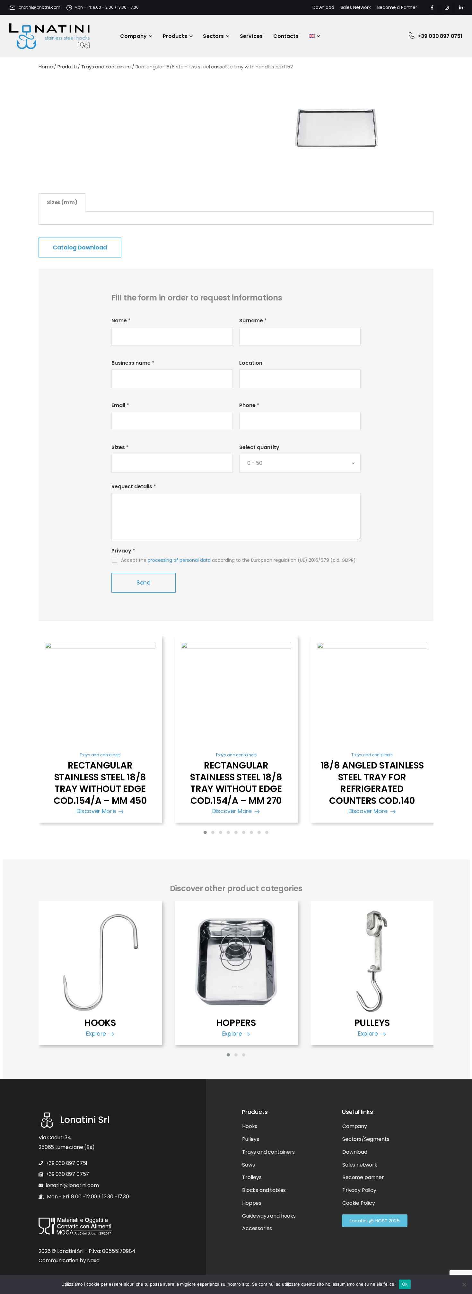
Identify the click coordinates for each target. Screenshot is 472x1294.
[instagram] (446, 7)
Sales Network (356, 7)
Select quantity (259, 447)
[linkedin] (461, 7)
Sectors (213, 36)
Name (121, 320)
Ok (405, 1284)
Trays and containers (100, 755)
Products (175, 36)
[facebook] (432, 7)
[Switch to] (314, 36)
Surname (253, 320)
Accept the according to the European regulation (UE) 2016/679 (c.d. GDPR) (238, 560)
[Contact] (413, 36)
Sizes (120, 447)
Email (120, 405)
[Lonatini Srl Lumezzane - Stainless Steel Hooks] (49, 36)
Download (323, 7)
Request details (133, 486)
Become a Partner (397, 7)
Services (251, 36)
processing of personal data (179, 560)
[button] (205, 832)
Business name (132, 363)
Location (250, 363)
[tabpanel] (236, 218)
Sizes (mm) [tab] (62, 202)
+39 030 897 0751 (440, 36)
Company (133, 36)
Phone (249, 405)
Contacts (286, 36)
